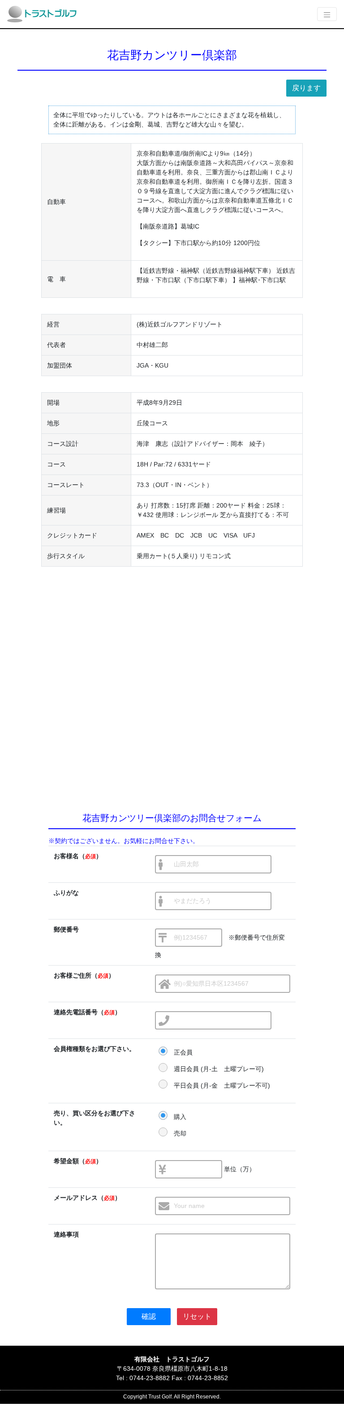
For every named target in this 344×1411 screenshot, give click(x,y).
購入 (180, 1116)
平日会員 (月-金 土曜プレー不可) (222, 1085)
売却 (180, 1133)
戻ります (306, 88)
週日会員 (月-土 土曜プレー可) (219, 1068)
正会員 (183, 1052)
